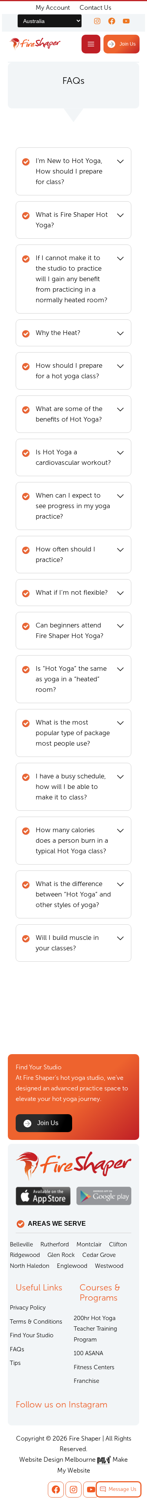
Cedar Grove (99, 1254)
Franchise (86, 1380)
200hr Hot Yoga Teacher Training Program (95, 1329)
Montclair (89, 1244)
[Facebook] (111, 21)
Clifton (118, 1244)
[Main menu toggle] (91, 44)
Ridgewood (25, 1254)
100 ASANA (88, 1353)
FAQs (17, 1349)
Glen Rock (61, 1254)
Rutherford (54, 1244)
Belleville (21, 1244)
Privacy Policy (27, 1307)
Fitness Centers (94, 1367)
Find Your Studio (31, 1335)
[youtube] (126, 21)
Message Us (122, 1489)
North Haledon (29, 1265)
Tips (15, 1363)
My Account (53, 7)
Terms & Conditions (36, 1321)
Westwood (109, 1265)
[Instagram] (97, 21)
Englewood (72, 1265)
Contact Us (95, 7)
